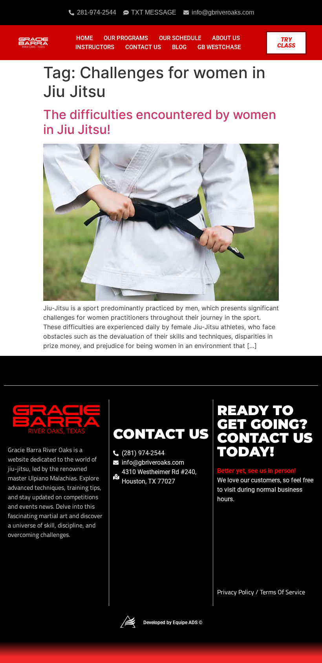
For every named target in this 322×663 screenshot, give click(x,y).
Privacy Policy (236, 592)
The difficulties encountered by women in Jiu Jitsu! (159, 122)
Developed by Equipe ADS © (172, 622)
